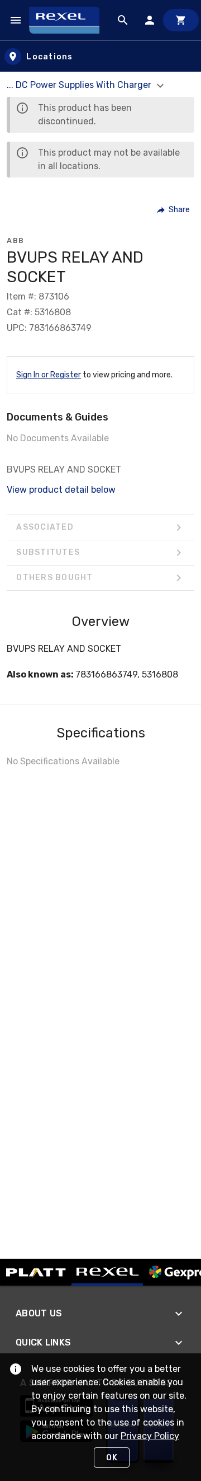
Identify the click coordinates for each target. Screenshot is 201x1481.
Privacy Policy (150, 1436)
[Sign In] (149, 20)
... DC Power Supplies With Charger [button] (80, 85)
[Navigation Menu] (15, 20)
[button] (174, 210)
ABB (16, 240)
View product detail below (61, 489)
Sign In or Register (48, 375)
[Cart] (181, 20)
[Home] (69, 20)
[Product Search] (122, 20)
